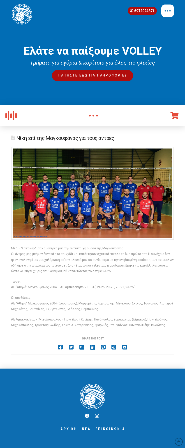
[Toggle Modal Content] (93, 116)
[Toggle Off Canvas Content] (167, 11)
